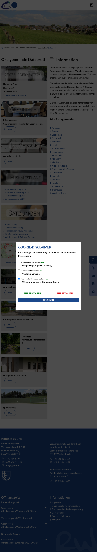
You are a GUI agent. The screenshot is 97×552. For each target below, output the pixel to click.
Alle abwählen (65, 293)
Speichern (48, 300)
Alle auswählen (32, 293)
